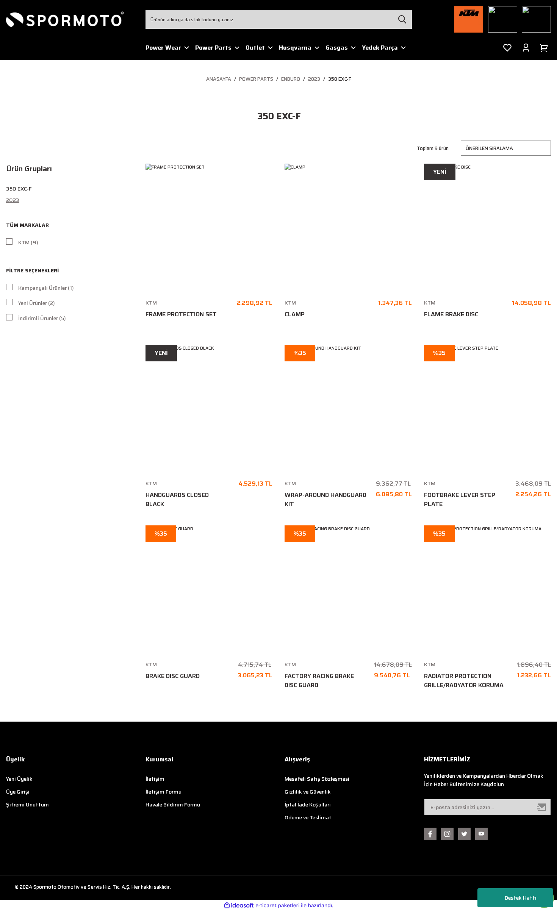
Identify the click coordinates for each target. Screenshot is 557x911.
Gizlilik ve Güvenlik (308, 792)
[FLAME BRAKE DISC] (487, 227)
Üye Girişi (18, 792)
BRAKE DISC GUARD (173, 676)
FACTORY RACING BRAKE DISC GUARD (319, 681)
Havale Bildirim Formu (173, 804)
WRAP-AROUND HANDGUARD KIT (325, 500)
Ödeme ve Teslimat (308, 817)
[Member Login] (525, 47)
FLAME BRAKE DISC (451, 314)
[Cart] (545, 47)
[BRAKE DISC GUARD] (209, 589)
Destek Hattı (521, 898)
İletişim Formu (163, 792)
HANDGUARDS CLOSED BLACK (177, 500)
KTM (151, 302)
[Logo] (65, 19)
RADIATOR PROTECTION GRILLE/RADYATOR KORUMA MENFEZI (464, 681)
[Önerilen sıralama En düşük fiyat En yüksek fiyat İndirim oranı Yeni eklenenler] (506, 148)
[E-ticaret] (277, 905)
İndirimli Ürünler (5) (42, 318)
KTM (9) (28, 242)
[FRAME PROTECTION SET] (209, 227)
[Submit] (542, 807)
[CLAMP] (348, 227)
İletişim (155, 779)
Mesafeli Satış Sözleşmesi (317, 779)
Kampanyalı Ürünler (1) (46, 288)
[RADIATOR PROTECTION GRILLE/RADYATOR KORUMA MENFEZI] (487, 589)
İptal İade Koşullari (308, 804)
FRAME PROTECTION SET (181, 314)
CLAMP (295, 314)
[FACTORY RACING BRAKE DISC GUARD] (348, 589)
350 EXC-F (339, 79)
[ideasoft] (239, 905)
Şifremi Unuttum (27, 804)
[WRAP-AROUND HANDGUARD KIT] (348, 408)
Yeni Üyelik (19, 779)
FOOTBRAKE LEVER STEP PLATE (459, 500)
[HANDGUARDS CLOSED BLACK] (209, 408)
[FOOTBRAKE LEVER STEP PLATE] (487, 408)
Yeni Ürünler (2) (36, 303)
